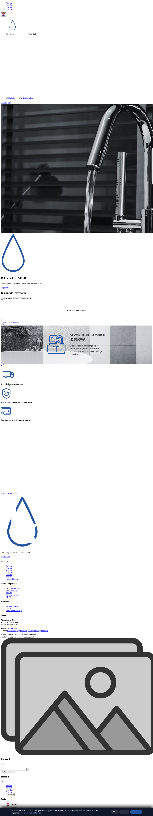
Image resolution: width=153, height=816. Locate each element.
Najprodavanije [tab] (7, 298)
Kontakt (9, 5)
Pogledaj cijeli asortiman (10, 322)
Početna (9, 3)
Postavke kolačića (12, 595)
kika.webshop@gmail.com (17, 631)
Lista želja (9, 575)
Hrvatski (13, 804)
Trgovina (9, 7)
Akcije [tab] (16, 298)
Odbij (114, 812)
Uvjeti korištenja (12, 591)
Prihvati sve (136, 812)
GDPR (8, 597)
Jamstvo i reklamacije (14, 611)
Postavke (124, 812)
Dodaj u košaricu (8, 772)
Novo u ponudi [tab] (26, 298)
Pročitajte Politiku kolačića (31, 813)
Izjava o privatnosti (13, 588)
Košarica (9, 577)
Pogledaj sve (6, 103)
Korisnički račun (12, 579)
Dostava (9, 608)
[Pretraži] (32, 34)
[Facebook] (5, 557)
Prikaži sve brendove (9, 493)
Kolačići (9, 593)
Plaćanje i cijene (12, 606)
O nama (9, 9)
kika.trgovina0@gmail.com (38, 631)
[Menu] (63, 98)
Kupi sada (5, 288)
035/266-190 (12, 628)
